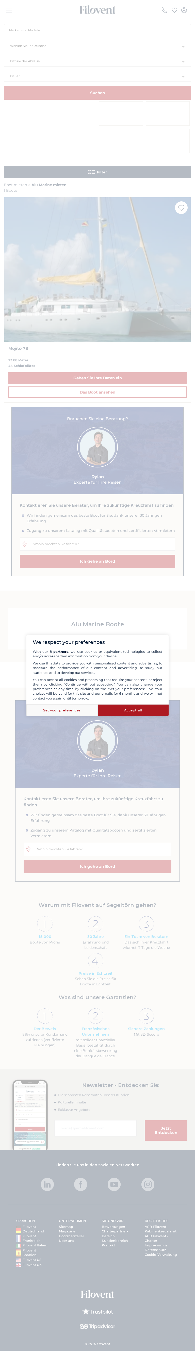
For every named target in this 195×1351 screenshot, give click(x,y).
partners (60, 651)
